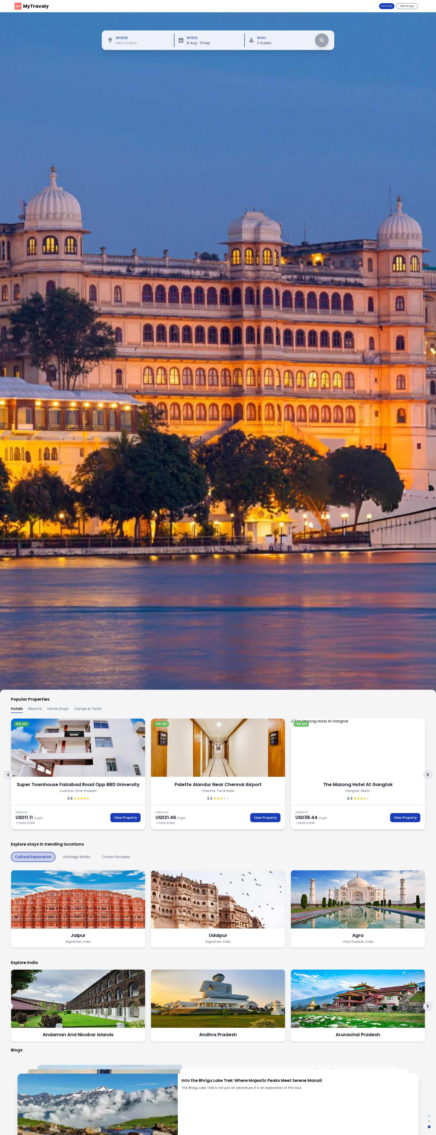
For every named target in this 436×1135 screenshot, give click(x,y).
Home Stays (58, 708)
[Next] (427, 774)
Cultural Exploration (33, 856)
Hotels (17, 708)
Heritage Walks (76, 856)
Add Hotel (386, 6)
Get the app (407, 6)
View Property (125, 817)
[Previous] (8, 774)
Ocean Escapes (116, 856)
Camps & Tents (88, 708)
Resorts (35, 708)
